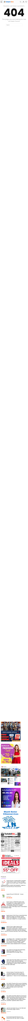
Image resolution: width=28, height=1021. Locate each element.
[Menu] (1, 2)
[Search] (20, 2)
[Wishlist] (26, 2)
